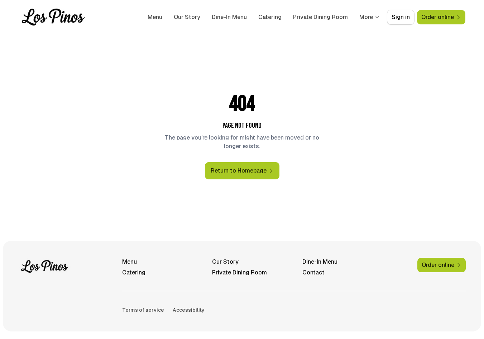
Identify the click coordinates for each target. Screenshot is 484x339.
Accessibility (189, 310)
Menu (155, 17)
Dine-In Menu (229, 17)
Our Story (187, 17)
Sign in (401, 17)
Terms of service (143, 310)
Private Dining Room (320, 17)
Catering (270, 17)
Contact (313, 272)
